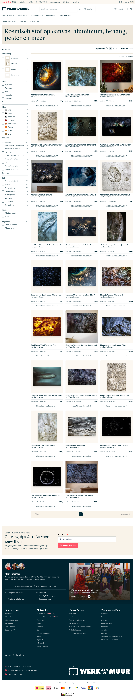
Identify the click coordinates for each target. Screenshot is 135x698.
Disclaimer (60, 683)
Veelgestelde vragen (15, 593)
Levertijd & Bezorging (47, 596)
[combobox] (59, 9)
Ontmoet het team (78, 596)
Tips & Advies (65, 15)
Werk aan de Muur (111, 610)
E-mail (53, 586)
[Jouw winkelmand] (131, 9)
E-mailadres (63, 535)
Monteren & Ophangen (16, 599)
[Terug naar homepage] (16, 8)
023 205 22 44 (41, 586)
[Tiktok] (27, 655)
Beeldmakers (36, 15)
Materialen (50, 15)
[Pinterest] (17, 655)
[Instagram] (13, 655)
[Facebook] (20, 655)
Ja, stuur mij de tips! (68, 545)
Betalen (11, 596)
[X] (23, 655)
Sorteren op (126, 49)
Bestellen (42, 593)
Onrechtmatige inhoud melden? (75, 683)
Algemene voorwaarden (47, 683)
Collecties (21, 15)
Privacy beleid (91, 683)
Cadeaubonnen (45, 599)
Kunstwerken (7, 15)
